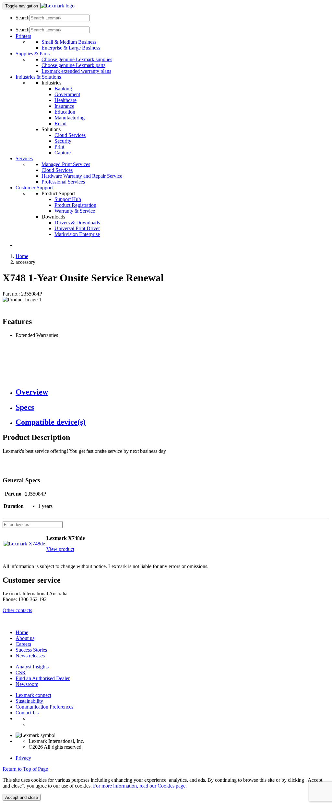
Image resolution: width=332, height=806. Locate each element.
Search (23, 17)
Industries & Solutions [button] (38, 77)
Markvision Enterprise (77, 234)
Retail (60, 123)
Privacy (23, 758)
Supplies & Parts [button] (33, 53)
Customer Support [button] (34, 187)
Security (62, 141)
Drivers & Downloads (77, 222)
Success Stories (31, 650)
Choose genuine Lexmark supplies (77, 59)
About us (25, 638)
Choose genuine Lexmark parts (73, 65)
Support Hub (67, 199)
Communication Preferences (44, 707)
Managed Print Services (66, 164)
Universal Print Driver (77, 228)
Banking (63, 88)
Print (59, 147)
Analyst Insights (32, 666)
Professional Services (63, 182)
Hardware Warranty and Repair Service (82, 176)
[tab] (172, 392)
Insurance (64, 106)
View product (60, 549)
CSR (21, 672)
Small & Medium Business (69, 42)
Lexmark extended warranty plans (76, 71)
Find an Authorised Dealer (43, 678)
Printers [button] (23, 36)
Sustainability (29, 701)
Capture (62, 152)
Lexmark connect (33, 695)
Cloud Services (70, 135)
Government (67, 94)
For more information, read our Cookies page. (140, 786)
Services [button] (24, 158)
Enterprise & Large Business (71, 47)
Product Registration (75, 205)
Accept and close (21, 797)
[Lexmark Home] (58, 5)
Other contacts (17, 610)
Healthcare (65, 100)
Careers (23, 644)
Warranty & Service (74, 211)
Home (22, 256)
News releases (30, 655)
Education (64, 112)
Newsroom (27, 684)
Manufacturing (69, 117)
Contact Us (27, 712)
